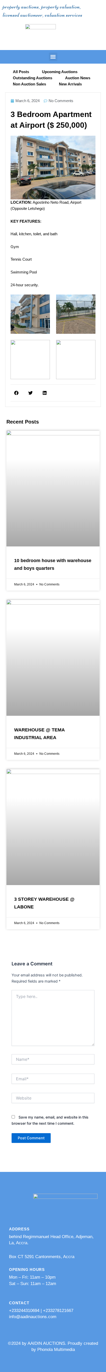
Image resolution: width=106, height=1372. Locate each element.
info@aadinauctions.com (32, 1316)
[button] (53, 57)
